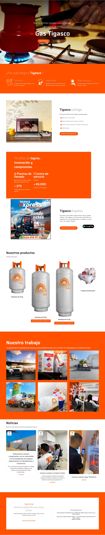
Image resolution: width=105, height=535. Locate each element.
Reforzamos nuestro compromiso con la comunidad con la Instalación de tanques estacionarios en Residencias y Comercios (21, 458)
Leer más (21, 474)
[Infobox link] (23, 177)
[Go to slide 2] (52, 62)
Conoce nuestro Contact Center (52, 473)
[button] (2, 32)
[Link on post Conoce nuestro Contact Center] (52, 450)
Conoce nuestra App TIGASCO (84, 477)
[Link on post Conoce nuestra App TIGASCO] (84, 452)
